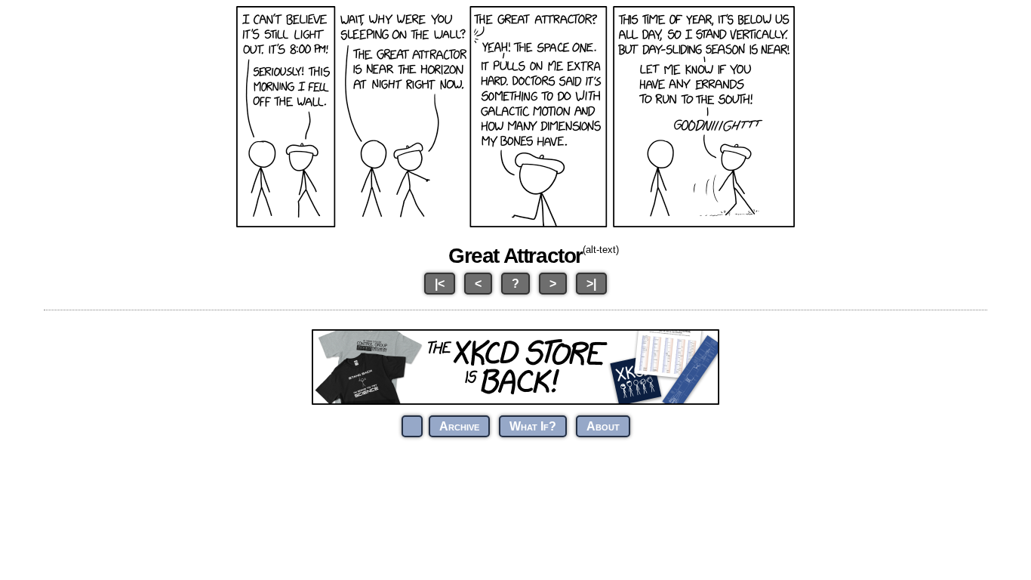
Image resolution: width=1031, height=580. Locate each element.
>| (591, 283)
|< (440, 283)
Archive (459, 426)
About (603, 426)
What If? (532, 426)
